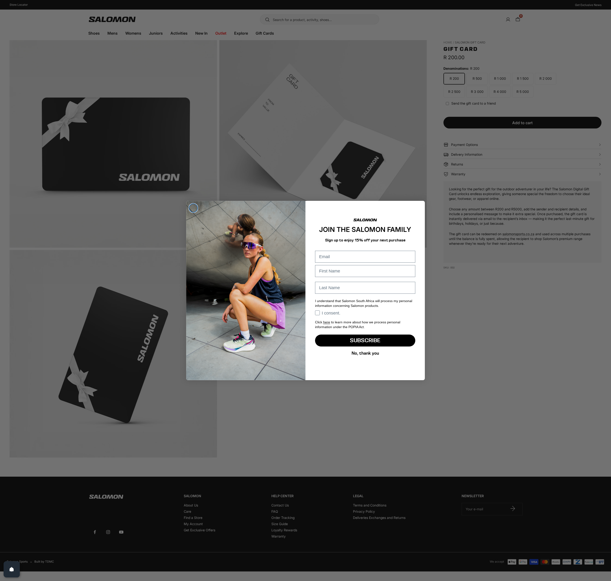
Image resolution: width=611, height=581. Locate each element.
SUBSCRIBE (365, 340)
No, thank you (365, 353)
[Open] (12, 569)
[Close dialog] (193, 208)
